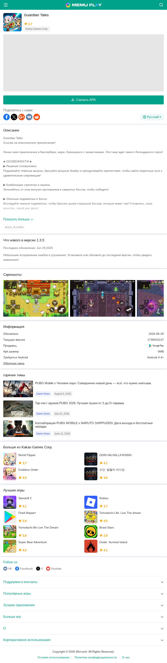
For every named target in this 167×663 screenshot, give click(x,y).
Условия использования (53, 657)
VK (10, 568)
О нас (126, 657)
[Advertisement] (83, 62)
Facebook (26, 568)
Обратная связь (13, 363)
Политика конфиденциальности (96, 657)
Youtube (56, 568)
